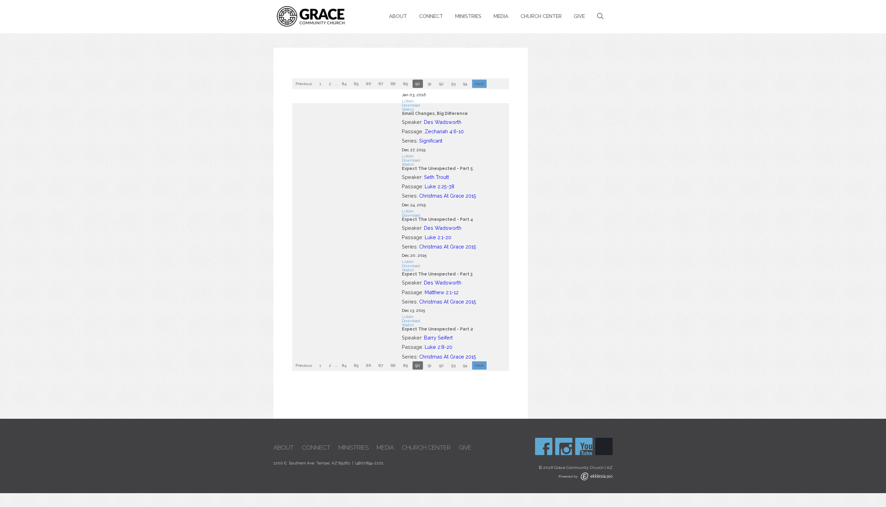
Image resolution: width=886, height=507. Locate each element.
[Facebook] (543, 446)
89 (405, 83)
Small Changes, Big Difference (435, 113)
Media (501, 16)
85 (356, 83)
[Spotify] (604, 446)
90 (417, 83)
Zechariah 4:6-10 (444, 131)
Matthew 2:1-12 (442, 292)
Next (479, 83)
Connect (431, 16)
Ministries (468, 16)
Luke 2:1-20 (438, 237)
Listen (408, 101)
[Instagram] (563, 446)
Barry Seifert (438, 338)
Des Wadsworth (442, 122)
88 (393, 83)
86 (368, 83)
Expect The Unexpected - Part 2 (437, 329)
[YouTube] (584, 446)
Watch (408, 109)
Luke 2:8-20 (438, 347)
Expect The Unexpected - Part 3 (437, 274)
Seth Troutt (436, 177)
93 (453, 83)
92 (441, 83)
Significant (430, 141)
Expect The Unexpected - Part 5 (437, 168)
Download (411, 105)
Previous (304, 83)
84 (344, 83)
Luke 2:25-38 (439, 186)
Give (579, 16)
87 (381, 83)
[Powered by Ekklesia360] (597, 476)
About (398, 16)
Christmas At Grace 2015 (447, 196)
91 (430, 83)
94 (465, 83)
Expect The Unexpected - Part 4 (437, 219)
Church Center (541, 16)
